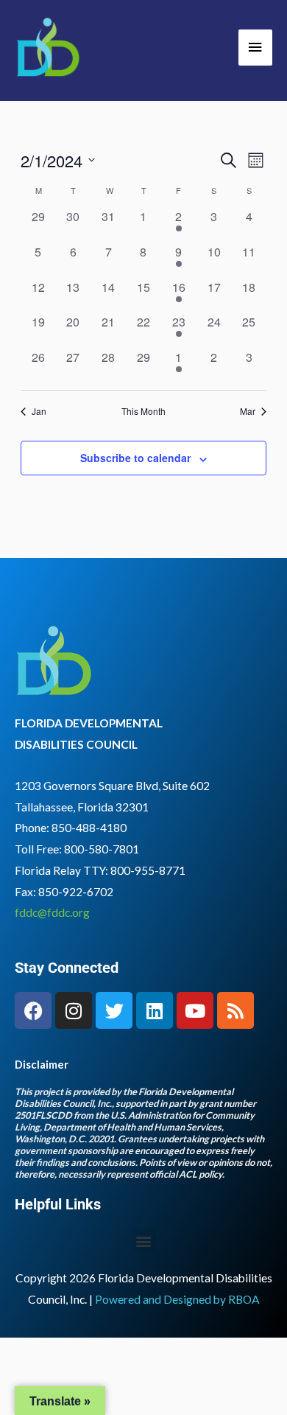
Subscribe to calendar (135, 457)
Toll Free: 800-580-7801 (77, 849)
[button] (144, 1241)
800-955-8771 (147, 870)
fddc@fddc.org (52, 912)
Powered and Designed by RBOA (177, 1299)
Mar (247, 411)
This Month (143, 411)
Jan (39, 411)
